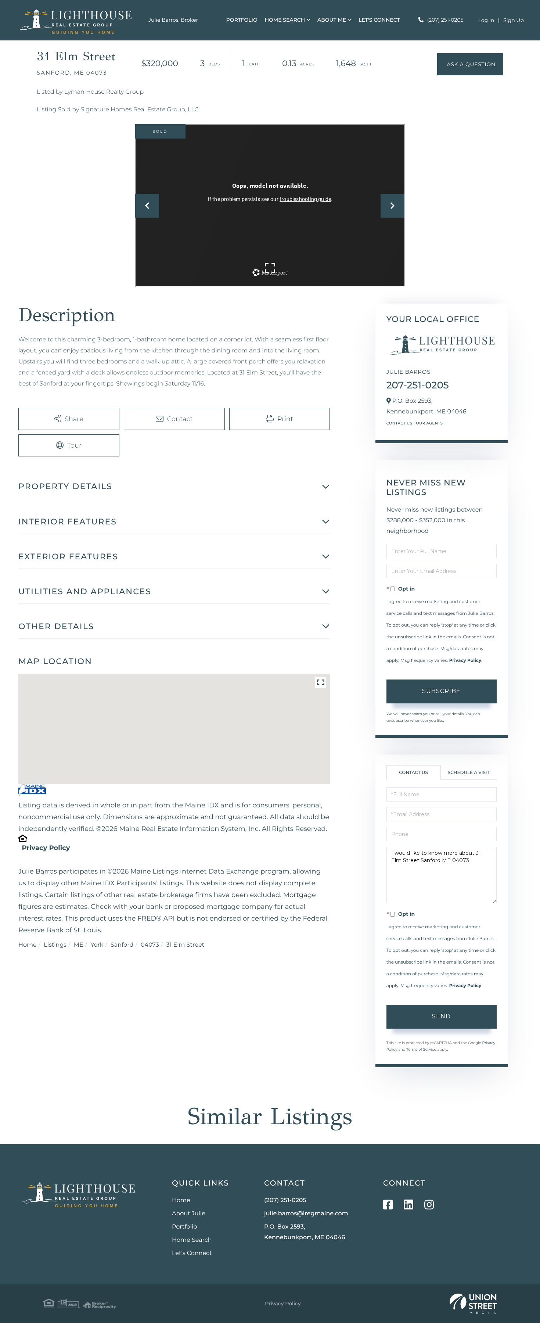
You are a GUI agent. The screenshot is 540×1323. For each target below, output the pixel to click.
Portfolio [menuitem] (242, 20)
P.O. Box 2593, (304, 1232)
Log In (486, 20)
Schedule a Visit (469, 772)
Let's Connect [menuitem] (379, 20)
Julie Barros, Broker (173, 20)
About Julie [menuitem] (188, 1213)
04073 (150, 945)
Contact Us (399, 423)
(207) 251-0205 (445, 20)
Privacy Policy (46, 848)
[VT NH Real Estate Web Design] (473, 1304)
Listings (55, 945)
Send (441, 1016)
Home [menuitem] (181, 1200)
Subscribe (441, 691)
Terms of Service (421, 1049)
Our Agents (429, 423)
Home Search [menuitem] (285, 20)
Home (27, 945)
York (96, 945)
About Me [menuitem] (331, 20)
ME (78, 945)
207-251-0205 (417, 385)
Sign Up (513, 20)
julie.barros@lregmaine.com (306, 1213)
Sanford (122, 945)
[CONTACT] (470, 64)
